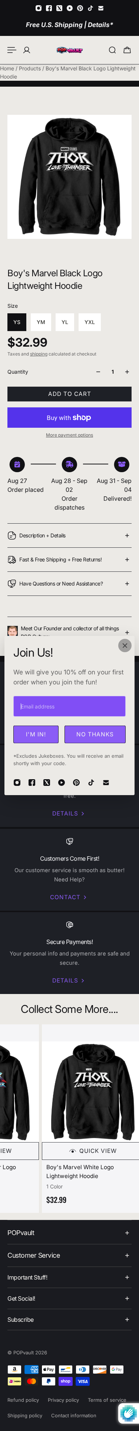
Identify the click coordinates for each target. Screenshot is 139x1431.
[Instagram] (38, 8)
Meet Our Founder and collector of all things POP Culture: (70, 632)
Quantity (17, 371)
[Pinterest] (80, 8)
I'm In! (36, 734)
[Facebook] (49, 8)
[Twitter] (59, 8)
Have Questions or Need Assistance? (61, 583)
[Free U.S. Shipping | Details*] (69, 25)
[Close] (125, 645)
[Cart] (127, 50)
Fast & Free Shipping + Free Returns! (60, 559)
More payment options (69, 435)
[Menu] (11, 50)
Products (30, 68)
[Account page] (26, 50)
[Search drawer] (112, 50)
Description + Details (42, 535)
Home (8, 68)
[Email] (101, 8)
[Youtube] (69, 8)
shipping (38, 354)
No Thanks (95, 734)
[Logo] (69, 50)
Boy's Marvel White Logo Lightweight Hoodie (78, 1172)
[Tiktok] (90, 8)
